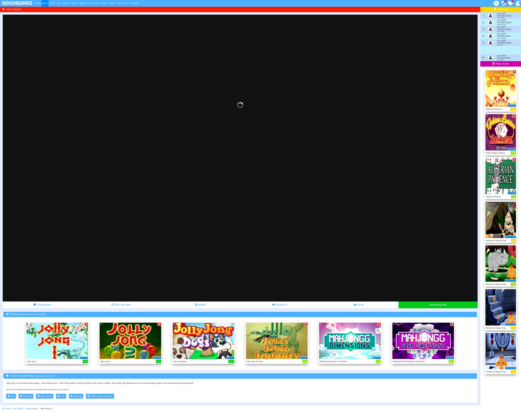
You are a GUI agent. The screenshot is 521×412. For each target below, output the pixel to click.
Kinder (74, 3)
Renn (119, 3)
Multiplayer (94, 3)
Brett (45, 3)
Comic (52, 3)
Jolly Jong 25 (46, 396)
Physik (104, 3)
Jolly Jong (27, 396)
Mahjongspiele (31, 408)
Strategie (135, 3)
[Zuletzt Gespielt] (503, 3)
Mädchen (83, 3)
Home (8, 408)
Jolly (12, 396)
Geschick (66, 3)
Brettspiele (18, 408)
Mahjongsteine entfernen (101, 396)
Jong (62, 396)
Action (38, 3)
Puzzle (112, 3)
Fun (58, 3)
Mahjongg (77, 396)
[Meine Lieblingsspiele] (510, 3)
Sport (126, 3)
